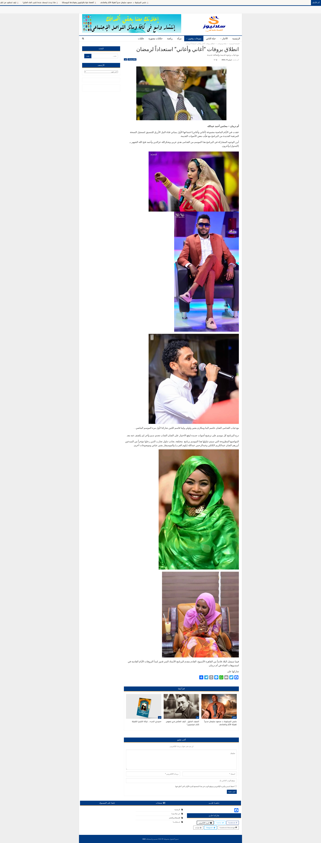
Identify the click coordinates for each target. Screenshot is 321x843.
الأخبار (225, 38)
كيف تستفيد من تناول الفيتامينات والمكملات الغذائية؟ (75, 2)
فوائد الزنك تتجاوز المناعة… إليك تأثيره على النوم (30, 2)
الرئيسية (236, 38)
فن (125, 59)
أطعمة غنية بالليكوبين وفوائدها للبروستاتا (158, 2)
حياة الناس (211, 38)
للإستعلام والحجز (174, 818)
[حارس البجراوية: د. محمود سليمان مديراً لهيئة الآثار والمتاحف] (219, 706)
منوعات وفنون (194, 38)
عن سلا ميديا (176, 814)
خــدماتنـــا (176, 822)
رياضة (170, 38)
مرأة (179, 38)
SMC (144, 839)
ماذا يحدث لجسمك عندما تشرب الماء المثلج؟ (119, 2)
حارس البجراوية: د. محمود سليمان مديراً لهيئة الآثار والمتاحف (203, 2)
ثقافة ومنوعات (132, 59)
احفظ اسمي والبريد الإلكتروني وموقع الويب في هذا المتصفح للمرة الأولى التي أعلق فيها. (204, 786)
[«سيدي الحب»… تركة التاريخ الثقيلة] (143, 706)
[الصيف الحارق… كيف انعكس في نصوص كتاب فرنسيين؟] (181, 706)
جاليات (141, 38)
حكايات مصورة (156, 38)
